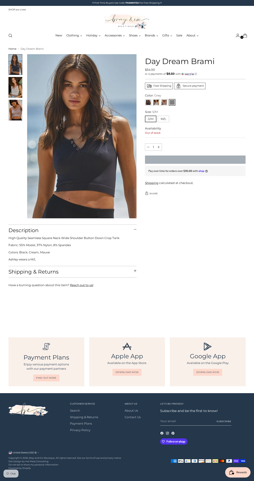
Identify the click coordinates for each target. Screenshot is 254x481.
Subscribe (224, 421)
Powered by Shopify (19, 468)
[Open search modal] (10, 35)
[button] (195, 74)
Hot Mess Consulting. (37, 461)
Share (153, 193)
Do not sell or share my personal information (33, 464)
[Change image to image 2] (15, 87)
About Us (131, 410)
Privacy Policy (80, 430)
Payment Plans (81, 423)
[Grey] (172, 102)
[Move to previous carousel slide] (235, 319)
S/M (150, 119)
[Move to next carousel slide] (243, 319)
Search (75, 410)
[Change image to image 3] (15, 110)
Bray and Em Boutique (42, 457)
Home (12, 48)
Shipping (151, 183)
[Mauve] (164, 102)
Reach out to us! (81, 285)
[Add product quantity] (159, 147)
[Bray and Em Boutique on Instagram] (168, 433)
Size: (151, 112)
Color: (153, 95)
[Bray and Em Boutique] (127, 21)
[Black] (148, 102)
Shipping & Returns (84, 417)
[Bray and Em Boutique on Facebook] (162, 433)
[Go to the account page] (236, 35)
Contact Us (133, 417)
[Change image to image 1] (15, 64)
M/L (163, 119)
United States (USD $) (25, 452)
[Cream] (156, 102)
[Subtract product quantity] (148, 147)
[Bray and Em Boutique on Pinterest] (173, 433)
